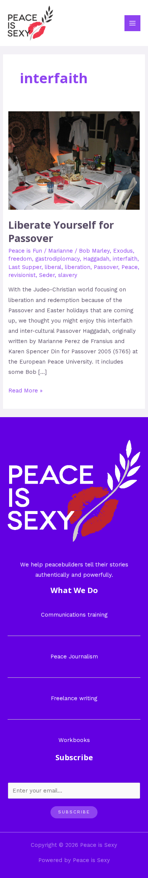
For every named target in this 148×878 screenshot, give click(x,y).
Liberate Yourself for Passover (61, 231)
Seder (47, 275)
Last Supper (24, 267)
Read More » (25, 390)
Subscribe (74, 812)
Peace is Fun (25, 250)
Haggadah (96, 258)
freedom (20, 258)
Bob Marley (94, 250)
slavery (67, 275)
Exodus (123, 250)
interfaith (125, 258)
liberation (77, 267)
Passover (106, 267)
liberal (53, 267)
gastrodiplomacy (57, 258)
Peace (129, 267)
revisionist (22, 275)
